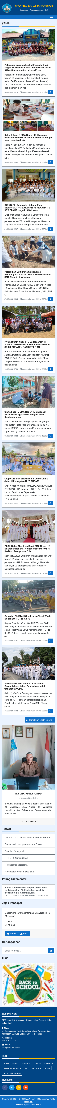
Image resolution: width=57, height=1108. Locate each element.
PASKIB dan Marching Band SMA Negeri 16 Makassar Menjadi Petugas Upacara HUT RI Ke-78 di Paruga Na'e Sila (27, 548)
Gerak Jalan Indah (12, 1068)
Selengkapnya (28, 821)
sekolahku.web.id (34, 1104)
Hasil (25, 933)
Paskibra (25, 1063)
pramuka (48, 1063)
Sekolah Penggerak (14, 851)
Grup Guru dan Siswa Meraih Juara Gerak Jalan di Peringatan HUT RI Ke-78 (26, 480)
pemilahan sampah (12, 1073)
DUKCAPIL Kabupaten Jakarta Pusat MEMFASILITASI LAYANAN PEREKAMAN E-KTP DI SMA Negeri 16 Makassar (27, 207)
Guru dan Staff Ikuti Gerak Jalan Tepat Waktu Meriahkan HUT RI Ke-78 (27, 617)
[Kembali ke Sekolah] (28, 984)
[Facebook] (5, 1087)
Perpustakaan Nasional (16, 864)
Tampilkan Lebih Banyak (40, 719)
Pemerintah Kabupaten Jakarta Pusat (23, 844)
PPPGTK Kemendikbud (16, 857)
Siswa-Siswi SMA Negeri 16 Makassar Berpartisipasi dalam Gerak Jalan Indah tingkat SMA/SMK (25, 686)
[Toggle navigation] (52, 17)
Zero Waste (36, 1068)
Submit (12, 933)
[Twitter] (12, 1087)
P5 (26, 1068)
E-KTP (47, 1068)
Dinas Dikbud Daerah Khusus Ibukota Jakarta (27, 837)
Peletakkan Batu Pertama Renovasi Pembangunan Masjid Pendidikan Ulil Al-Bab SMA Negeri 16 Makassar (27, 274)
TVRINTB (37, 1063)
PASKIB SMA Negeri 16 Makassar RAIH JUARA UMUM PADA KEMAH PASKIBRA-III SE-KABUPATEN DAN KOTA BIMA (27, 344)
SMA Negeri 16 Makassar (35, 1098)
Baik (10, 921)
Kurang (11, 924)
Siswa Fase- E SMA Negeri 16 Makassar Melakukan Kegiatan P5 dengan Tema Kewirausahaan (25, 414)
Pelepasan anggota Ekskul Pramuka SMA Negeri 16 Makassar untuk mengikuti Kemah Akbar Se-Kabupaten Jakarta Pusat (27, 67)
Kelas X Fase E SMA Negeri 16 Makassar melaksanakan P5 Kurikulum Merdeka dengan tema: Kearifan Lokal (28, 137)
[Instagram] (19, 1087)
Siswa (15, 1063)
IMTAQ (6, 1063)
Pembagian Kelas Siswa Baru (19, 871)
